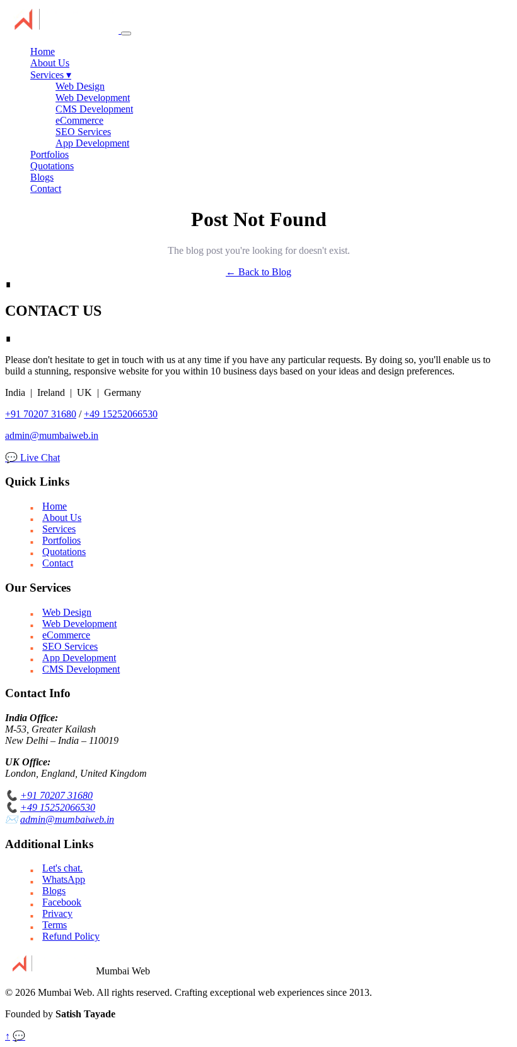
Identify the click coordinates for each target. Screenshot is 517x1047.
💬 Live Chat (32, 457)
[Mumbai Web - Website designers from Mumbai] (63, 30)
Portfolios (49, 154)
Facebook (61, 902)
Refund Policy (71, 936)
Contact (45, 188)
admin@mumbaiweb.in (51, 435)
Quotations (52, 165)
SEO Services (83, 131)
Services (50, 74)
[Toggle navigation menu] (126, 33)
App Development (92, 143)
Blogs (42, 177)
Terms (54, 924)
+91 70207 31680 (40, 414)
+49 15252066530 (121, 414)
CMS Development (94, 109)
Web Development (92, 97)
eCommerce (79, 120)
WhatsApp (63, 879)
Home (42, 51)
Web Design (80, 86)
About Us (49, 62)
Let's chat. (62, 868)
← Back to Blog (258, 271)
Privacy (57, 913)
